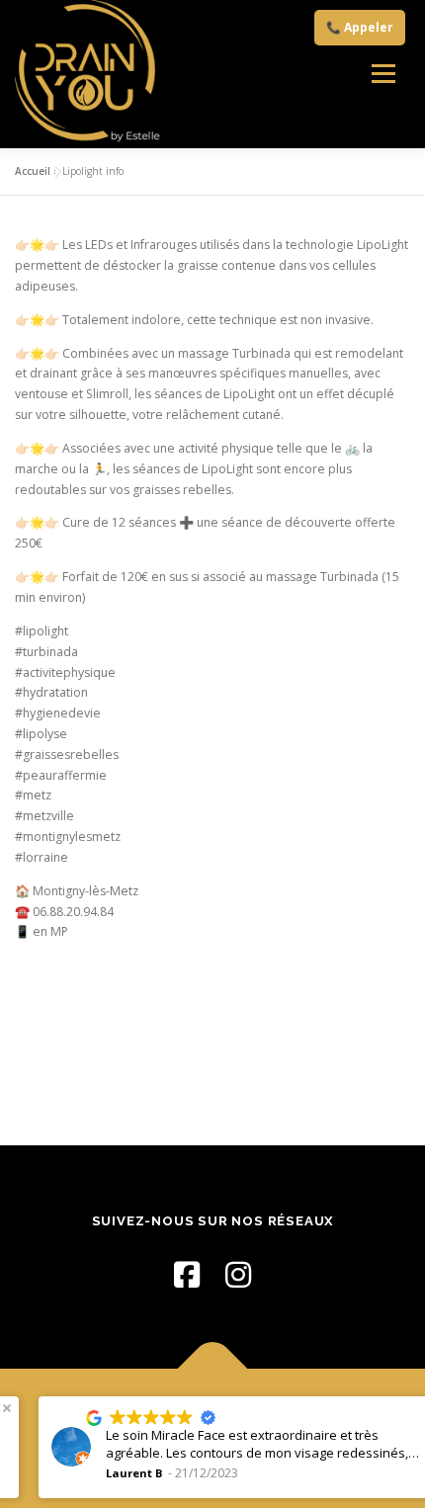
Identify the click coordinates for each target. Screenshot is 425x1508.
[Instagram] (238, 1274)
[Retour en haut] (213, 1368)
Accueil (32, 171)
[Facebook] (187, 1274)
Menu (383, 74)
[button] (403, 1408)
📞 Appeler (359, 27)
